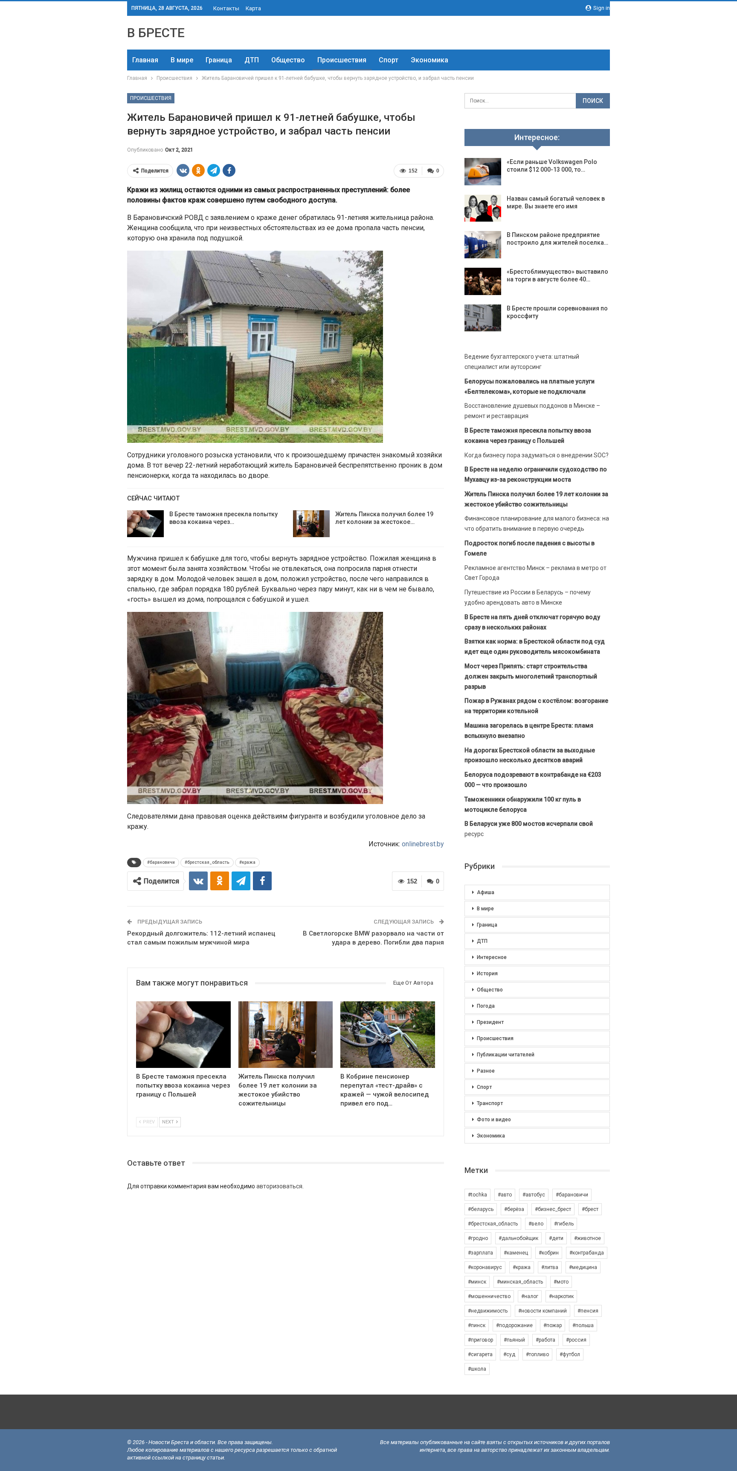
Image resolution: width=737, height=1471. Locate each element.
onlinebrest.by (423, 844)
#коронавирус (485, 1267)
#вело (535, 1224)
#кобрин (549, 1253)
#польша (583, 1325)
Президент (490, 1022)
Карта (253, 8)
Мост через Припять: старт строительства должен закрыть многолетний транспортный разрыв (530, 676)
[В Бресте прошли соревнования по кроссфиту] (482, 318)
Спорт (388, 60)
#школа (477, 1369)
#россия (576, 1340)
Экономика (429, 60)
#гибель (564, 1224)
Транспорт (490, 1103)
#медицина (583, 1267)
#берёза (514, 1209)
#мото (561, 1282)
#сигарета (480, 1354)
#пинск (476, 1325)
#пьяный (514, 1340)
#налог (529, 1296)
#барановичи (161, 862)
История (487, 974)
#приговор (480, 1340)
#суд (509, 1354)
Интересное (492, 957)
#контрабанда (586, 1253)
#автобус (533, 1195)
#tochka (477, 1195)
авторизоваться (279, 1186)
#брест (590, 1209)
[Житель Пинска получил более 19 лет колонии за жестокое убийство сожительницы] (311, 524)
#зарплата (480, 1253)
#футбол (570, 1354)
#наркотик (561, 1296)
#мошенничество (489, 1296)
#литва (549, 1267)
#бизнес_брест (553, 1209)
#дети (556, 1238)
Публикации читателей (505, 1055)
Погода (486, 1006)
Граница (219, 60)
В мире (182, 60)
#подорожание (514, 1325)
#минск (477, 1282)
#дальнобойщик (518, 1238)
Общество (288, 60)
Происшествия (341, 60)
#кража (247, 862)
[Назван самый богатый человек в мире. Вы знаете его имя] (482, 208)
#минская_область (520, 1282)
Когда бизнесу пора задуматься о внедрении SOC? (536, 455)
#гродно (478, 1238)
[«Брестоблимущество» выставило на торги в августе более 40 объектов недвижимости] (482, 281)
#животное (587, 1238)
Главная (145, 60)
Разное (486, 1071)
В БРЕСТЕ (156, 32)
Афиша (485, 892)
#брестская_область (207, 862)
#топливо (537, 1354)
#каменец (516, 1253)
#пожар (552, 1325)
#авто (505, 1195)
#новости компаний (542, 1311)
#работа (545, 1340)
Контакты (226, 8)
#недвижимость (488, 1311)
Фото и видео (494, 1120)
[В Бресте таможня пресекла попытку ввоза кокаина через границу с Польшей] (145, 524)
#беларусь (480, 1209)
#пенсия (587, 1311)
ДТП (251, 60)
